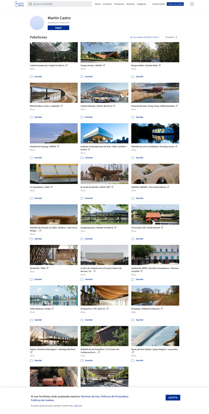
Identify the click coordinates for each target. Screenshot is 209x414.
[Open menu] (192, 4)
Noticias (131, 4)
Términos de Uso (90, 396)
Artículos (107, 4)
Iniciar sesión (158, 4)
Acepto (172, 397)
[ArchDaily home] (19, 4)
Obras (98, 4)
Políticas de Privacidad (114, 396)
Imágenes (141, 4)
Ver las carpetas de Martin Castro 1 (144, 37)
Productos (119, 4)
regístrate (78, 405)
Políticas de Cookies (42, 400)
